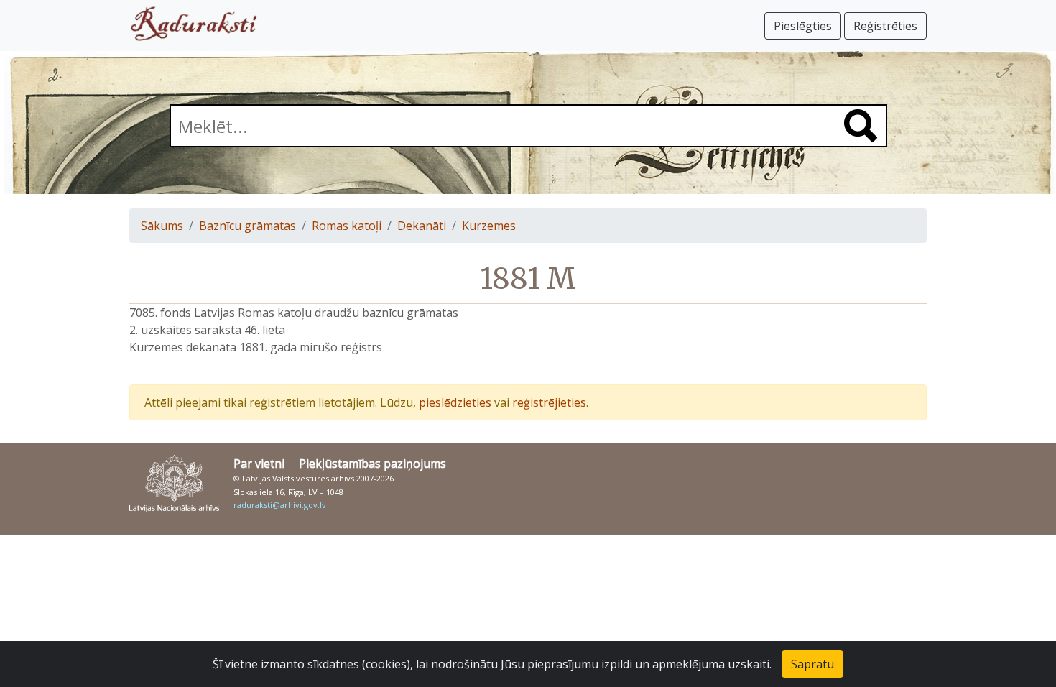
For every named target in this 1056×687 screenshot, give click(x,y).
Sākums (162, 226)
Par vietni (258, 463)
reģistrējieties (549, 402)
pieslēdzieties (455, 402)
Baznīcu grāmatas (247, 226)
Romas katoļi (346, 226)
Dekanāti (421, 226)
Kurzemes (489, 226)
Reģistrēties (885, 26)
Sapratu (812, 664)
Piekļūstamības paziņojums (372, 463)
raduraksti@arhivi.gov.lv (279, 504)
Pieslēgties (803, 26)
